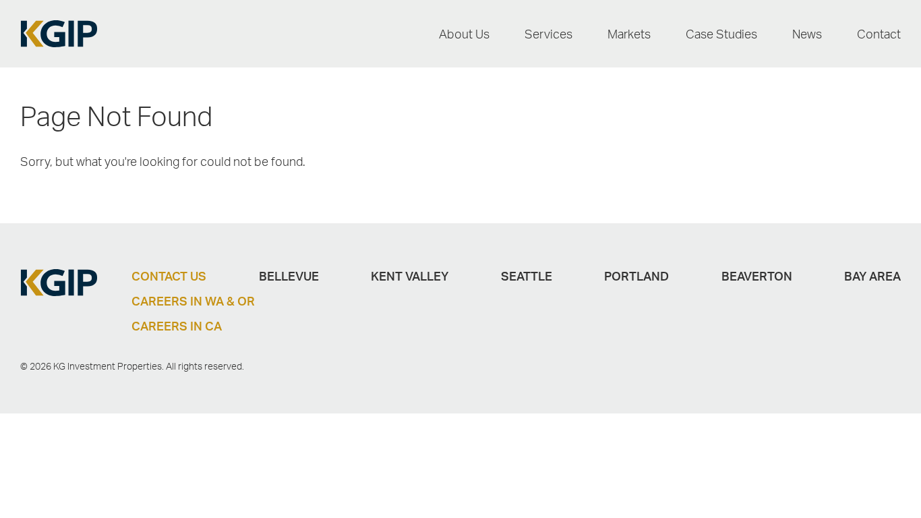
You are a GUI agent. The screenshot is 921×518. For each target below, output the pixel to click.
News (807, 33)
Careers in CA (176, 325)
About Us (464, 33)
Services (548, 33)
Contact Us (168, 275)
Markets (629, 33)
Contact (879, 33)
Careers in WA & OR (193, 300)
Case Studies (721, 33)
